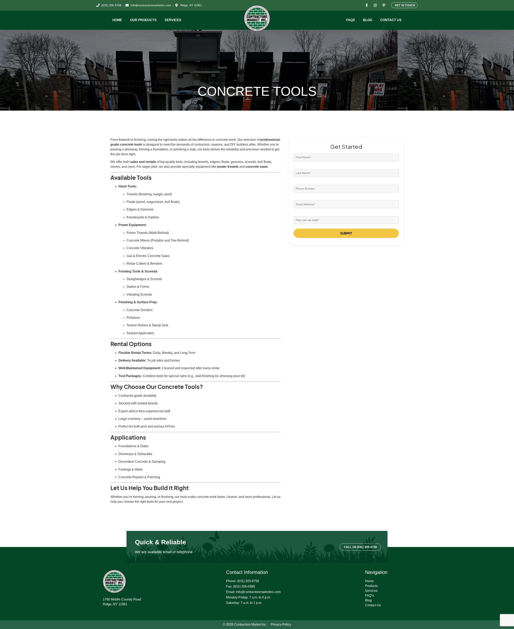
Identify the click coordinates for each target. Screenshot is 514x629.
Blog (367, 20)
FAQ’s (369, 595)
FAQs (350, 20)
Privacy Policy (281, 624)
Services (173, 20)
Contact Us (391, 20)
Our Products (143, 20)
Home (117, 20)
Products (371, 586)
